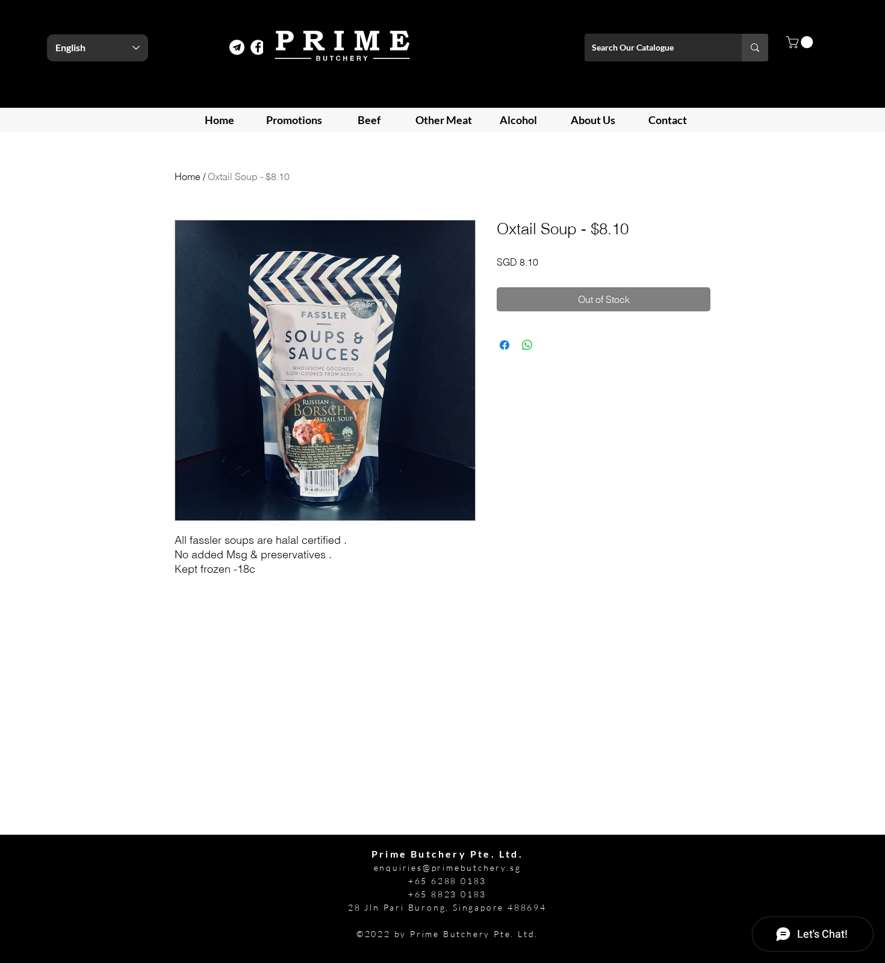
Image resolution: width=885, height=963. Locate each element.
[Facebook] (258, 47)
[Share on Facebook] (504, 345)
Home (187, 176)
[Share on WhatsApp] (527, 345)
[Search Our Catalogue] (755, 47)
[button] (801, 42)
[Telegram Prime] (236, 47)
